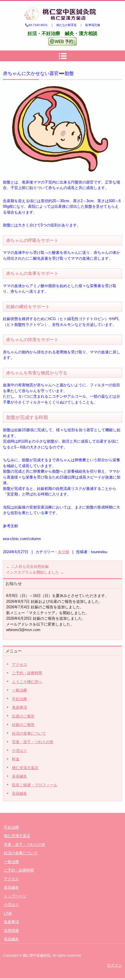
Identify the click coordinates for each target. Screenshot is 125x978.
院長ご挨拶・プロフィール (34, 785)
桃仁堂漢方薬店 (25, 768)
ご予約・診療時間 (27, 673)
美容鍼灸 (19, 776)
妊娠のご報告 (23, 724)
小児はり (19, 750)
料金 (15, 759)
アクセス (19, 664)
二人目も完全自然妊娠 (27, 566)
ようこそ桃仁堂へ (27, 682)
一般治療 (19, 690)
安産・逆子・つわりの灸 (32, 742)
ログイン (114, 965)
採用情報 (11, 930)
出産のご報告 (23, 716)
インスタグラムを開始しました (35, 572)
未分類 (63, 552)
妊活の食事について (29, 733)
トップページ (15, 896)
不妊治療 (19, 699)
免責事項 (19, 707)
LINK (8, 913)
